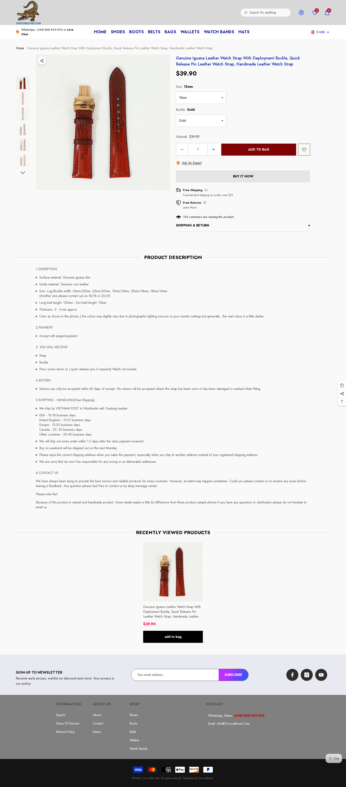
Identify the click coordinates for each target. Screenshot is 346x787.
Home (20, 48)
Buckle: (185, 109)
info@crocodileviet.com (233, 723)
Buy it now (243, 176)
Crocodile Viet (151, 778)
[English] (313, 32)
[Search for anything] (266, 13)
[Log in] (301, 13)
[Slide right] (22, 172)
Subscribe (233, 674)
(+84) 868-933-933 (49, 29)
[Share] (42, 61)
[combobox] (270, 13)
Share (42, 61)
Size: (184, 86)
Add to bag (258, 149)
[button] (327, 13)
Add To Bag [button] (173, 636)
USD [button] (321, 32)
